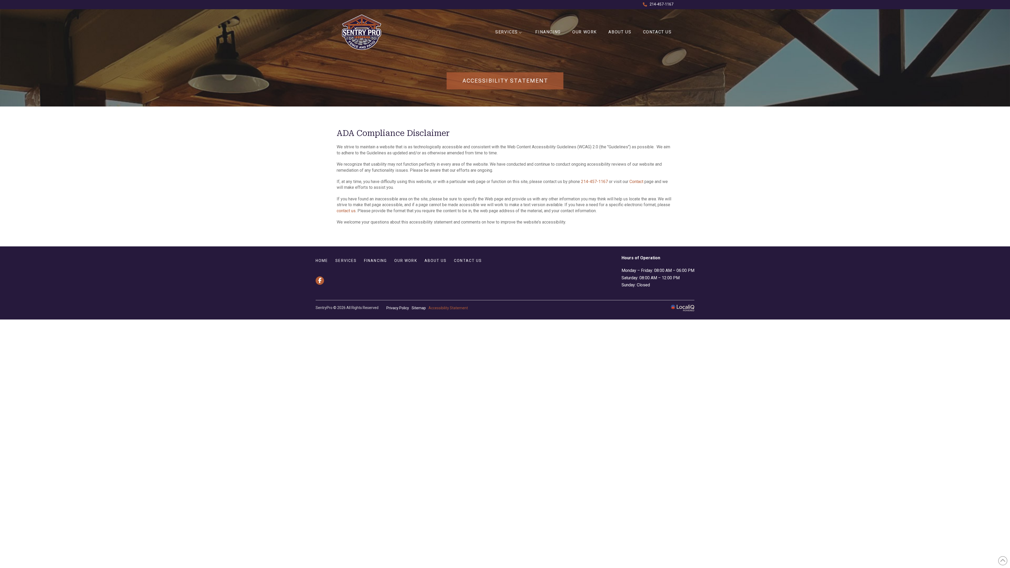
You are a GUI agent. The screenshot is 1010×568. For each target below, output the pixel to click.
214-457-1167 (594, 181)
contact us (346, 210)
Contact (636, 181)
